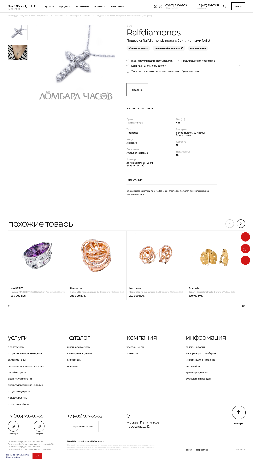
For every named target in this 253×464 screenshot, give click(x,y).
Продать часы (16, 347)
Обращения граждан (198, 378)
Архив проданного (197, 372)
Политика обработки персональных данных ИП (30, 449)
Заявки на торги (195, 347)
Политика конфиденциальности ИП (24, 447)
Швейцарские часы (78, 347)
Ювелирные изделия (79, 353)
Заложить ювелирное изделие (26, 366)
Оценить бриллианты (20, 378)
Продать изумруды (19, 391)
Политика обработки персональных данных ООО (31, 444)
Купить (49, 6)
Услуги (18, 337)
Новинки (72, 366)
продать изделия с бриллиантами (179, 71)
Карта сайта (193, 366)
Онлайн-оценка (17, 372)
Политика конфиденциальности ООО (25, 442)
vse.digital (240, 449)
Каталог (78, 337)
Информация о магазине (200, 360)
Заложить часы (17, 360)
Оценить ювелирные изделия (25, 385)
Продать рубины (17, 398)
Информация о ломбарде (201, 353)
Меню (238, 6)
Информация (206, 337)
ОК (37, 455)
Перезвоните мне (82, 426)
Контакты (132, 353)
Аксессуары (74, 360)
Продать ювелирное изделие (25, 353)
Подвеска (132, 132)
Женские (131, 142)
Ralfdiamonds (134, 122)
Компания (117, 6)
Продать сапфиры (18, 404)
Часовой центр (135, 347)
